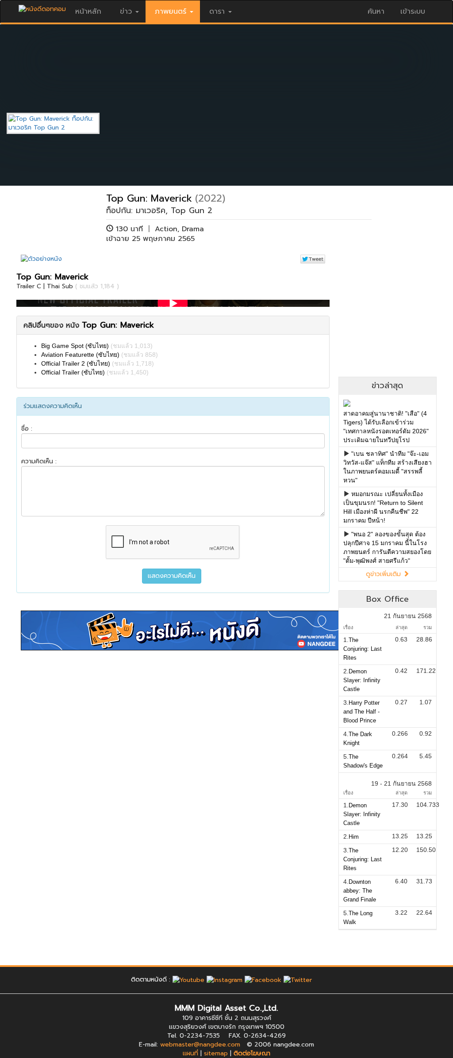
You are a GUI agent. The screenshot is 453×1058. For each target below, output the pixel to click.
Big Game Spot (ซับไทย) (75, 345)
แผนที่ (190, 1053)
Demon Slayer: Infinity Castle (361, 680)
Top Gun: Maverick (149, 198)
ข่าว (125, 11)
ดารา (217, 11)
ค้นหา (376, 11)
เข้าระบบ (413, 11)
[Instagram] (224, 979)
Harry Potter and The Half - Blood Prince (361, 711)
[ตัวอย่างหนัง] (41, 259)
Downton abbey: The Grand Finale (359, 890)
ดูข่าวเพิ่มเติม (384, 574)
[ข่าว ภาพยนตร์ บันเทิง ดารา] (42, 6)
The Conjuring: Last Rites (362, 649)
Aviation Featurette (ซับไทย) (80, 354)
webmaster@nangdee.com (200, 1044)
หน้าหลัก (88, 11)
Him (354, 836)
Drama (193, 229)
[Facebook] (263, 979)
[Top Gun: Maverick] (60, 123)
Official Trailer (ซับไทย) (73, 372)
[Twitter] (298, 979)
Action (166, 229)
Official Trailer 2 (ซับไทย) (75, 363)
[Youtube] (188, 979)
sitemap (216, 1053)
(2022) (210, 198)
